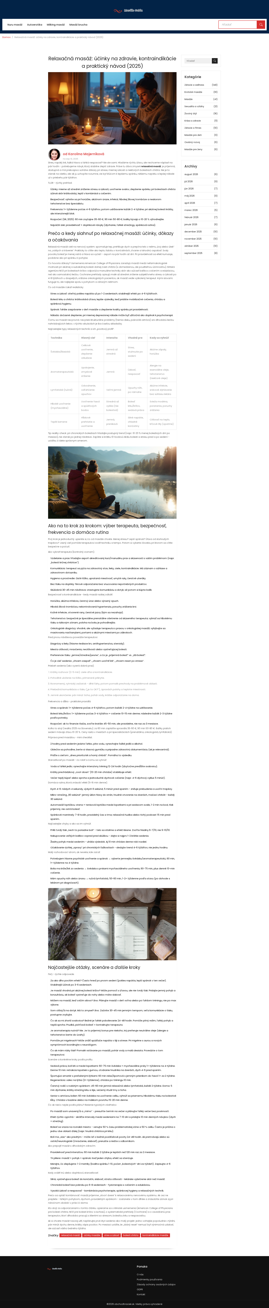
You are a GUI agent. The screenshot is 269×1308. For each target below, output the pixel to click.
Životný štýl (201, 113)
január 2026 (201, 224)
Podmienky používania (149, 1279)
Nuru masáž (14, 24)
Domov (6, 37)
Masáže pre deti (201, 135)
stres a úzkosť (111, 1235)
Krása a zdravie (201, 120)
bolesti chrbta (130, 1235)
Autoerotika (34, 24)
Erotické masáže (201, 92)
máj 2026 (201, 195)
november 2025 (201, 238)
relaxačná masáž (70, 1235)
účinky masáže (92, 1235)
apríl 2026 (201, 203)
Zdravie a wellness (201, 84)
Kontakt (141, 1294)
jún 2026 (201, 188)
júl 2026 (201, 181)
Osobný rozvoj (201, 142)
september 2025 (201, 253)
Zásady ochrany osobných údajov (156, 1284)
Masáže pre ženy (201, 149)
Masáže (201, 99)
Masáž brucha (78, 24)
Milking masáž (56, 24)
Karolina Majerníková (86, 154)
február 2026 (201, 217)
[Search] (261, 24)
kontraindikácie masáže (155, 1235)
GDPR (140, 1289)
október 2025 (201, 246)
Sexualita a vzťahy (201, 106)
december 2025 (201, 231)
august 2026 (201, 174)
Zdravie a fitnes (201, 127)
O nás (140, 1274)
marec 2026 (201, 210)
